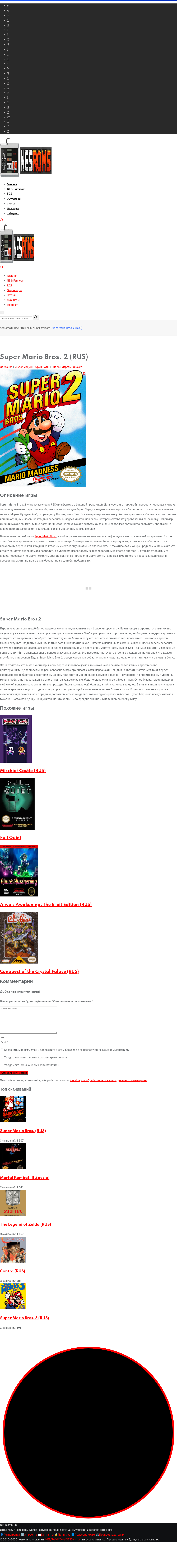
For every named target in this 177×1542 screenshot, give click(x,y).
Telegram (13, 213)
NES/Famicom (16, 189)
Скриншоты (42, 367)
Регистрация (10, 1534)
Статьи (11, 203)
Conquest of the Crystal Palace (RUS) (39, 972)
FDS (9, 194)
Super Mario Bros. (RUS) (23, 1131)
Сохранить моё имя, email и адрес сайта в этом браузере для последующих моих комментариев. (66, 1050)
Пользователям (83, 1534)
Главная (12, 184)
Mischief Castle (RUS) (23, 771)
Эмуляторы (14, 199)
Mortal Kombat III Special (24, 1178)
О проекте (29, 1534)
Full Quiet (10, 838)
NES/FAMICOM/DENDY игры (63, 1539)
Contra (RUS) (12, 1271)
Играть (67, 367)
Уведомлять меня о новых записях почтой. (32, 1065)
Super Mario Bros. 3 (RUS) (24, 1318)
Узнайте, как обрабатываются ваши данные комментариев (108, 1080)
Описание (6, 367)
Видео (56, 367)
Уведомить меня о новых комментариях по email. (36, 1057)
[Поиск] (1, 221)
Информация (23, 367)
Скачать (78, 367)
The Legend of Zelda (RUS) (25, 1225)
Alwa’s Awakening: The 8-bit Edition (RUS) (46, 905)
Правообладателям (110, 1534)
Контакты (46, 1534)
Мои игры (13, 208)
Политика (62, 1534)
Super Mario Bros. (45, 536)
